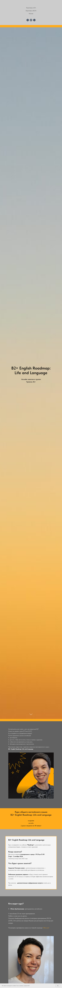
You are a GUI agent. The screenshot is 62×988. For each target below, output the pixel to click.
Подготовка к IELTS (31, 10)
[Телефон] (34, 20)
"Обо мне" (46, 928)
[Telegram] (28, 20)
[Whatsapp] (31, 20)
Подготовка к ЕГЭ (31, 7)
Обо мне (31, 13)
